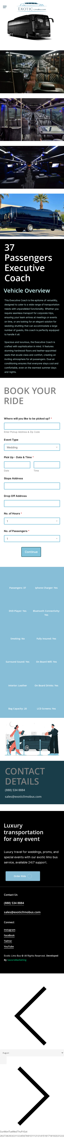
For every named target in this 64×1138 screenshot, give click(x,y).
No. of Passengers (16, 531)
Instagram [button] (9, 929)
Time (36, 470)
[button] (5, 7)
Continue (31, 552)
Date (6, 470)
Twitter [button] (8, 940)
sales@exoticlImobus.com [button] (23, 797)
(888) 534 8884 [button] (15, 790)
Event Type (11, 439)
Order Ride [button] (20, 876)
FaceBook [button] (9, 935)
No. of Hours (13, 513)
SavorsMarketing (16, 959)
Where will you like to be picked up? (28, 418)
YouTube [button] (9, 946)
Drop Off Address (15, 496)
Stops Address (13, 478)
